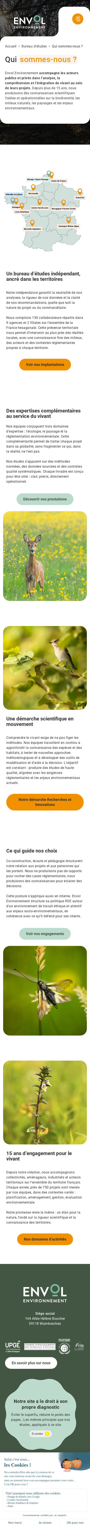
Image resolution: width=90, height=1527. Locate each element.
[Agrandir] (81, 175)
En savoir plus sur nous (31, 1363)
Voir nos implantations (45, 364)
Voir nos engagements (45, 933)
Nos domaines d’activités (45, 1239)
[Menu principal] (77, 18)
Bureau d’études (34, 46)
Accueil (11, 46)
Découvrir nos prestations (45, 499)
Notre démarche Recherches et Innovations (45, 802)
